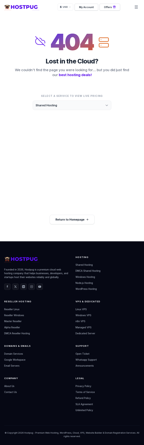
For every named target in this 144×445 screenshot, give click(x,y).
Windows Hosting (85, 277)
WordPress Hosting (86, 289)
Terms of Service (85, 392)
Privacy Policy (83, 386)
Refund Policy (83, 398)
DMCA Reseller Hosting (17, 333)
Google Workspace (14, 359)
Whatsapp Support (86, 359)
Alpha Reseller (12, 327)
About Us (9, 386)
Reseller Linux (11, 309)
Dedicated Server (85, 333)
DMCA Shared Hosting (88, 270)
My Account (86, 7)
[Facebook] (7, 286)
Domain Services (13, 353)
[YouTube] (40, 286)
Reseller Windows (14, 315)
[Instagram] (31, 286)
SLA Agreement (84, 404)
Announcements (85, 365)
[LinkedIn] (23, 286)
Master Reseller (13, 321)
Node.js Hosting (84, 283)
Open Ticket (82, 353)
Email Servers (11, 365)
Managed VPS (83, 327)
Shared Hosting (84, 264)
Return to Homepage (69, 219)
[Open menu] (136, 7)
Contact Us (10, 392)
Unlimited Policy (84, 410)
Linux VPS (81, 309)
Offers (108, 7)
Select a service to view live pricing (72, 95)
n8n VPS (80, 321)
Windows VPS (83, 315)
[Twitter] (15, 286)
